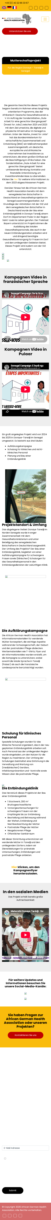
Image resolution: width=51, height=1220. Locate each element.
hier (16, 179)
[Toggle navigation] (45, 19)
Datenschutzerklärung (14, 1119)
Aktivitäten (8, 1106)
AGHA (5, 1097)
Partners (6, 1103)
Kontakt (6, 1109)
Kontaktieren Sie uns (25, 1035)
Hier (14, 867)
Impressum (8, 1113)
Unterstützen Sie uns (20, 31)
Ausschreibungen (11, 1116)
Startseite (7, 1093)
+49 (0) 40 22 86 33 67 (17, 2)
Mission (6, 1100)
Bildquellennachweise (13, 1122)
